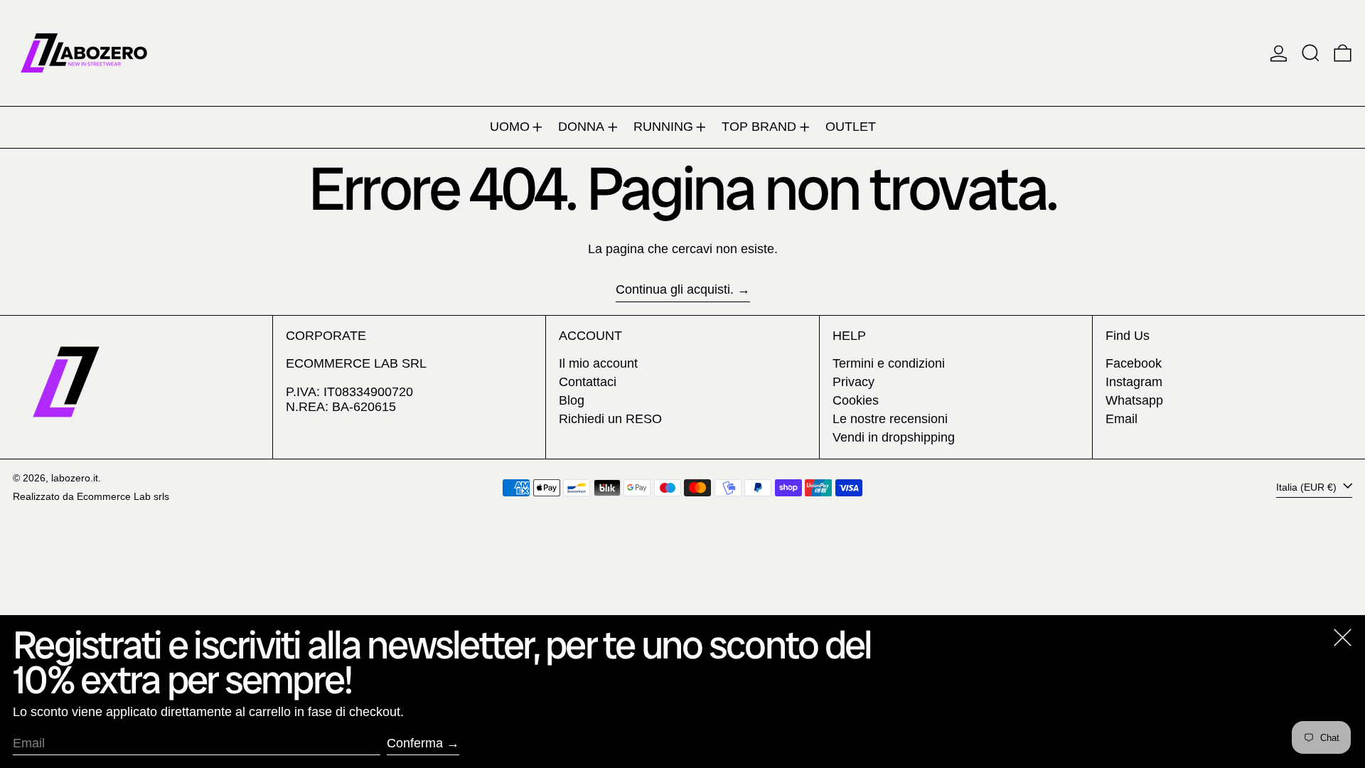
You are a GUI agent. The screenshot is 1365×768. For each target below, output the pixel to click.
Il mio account (598, 363)
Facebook (1134, 363)
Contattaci (587, 382)
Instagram (1134, 382)
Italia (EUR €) (1307, 487)
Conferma (415, 743)
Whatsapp (1134, 400)
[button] (1310, 53)
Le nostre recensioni (890, 419)
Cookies (856, 400)
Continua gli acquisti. (675, 289)
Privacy (853, 382)
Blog (571, 400)
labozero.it (74, 478)
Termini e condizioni (889, 363)
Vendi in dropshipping (894, 437)
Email (1122, 419)
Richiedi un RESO (610, 419)
